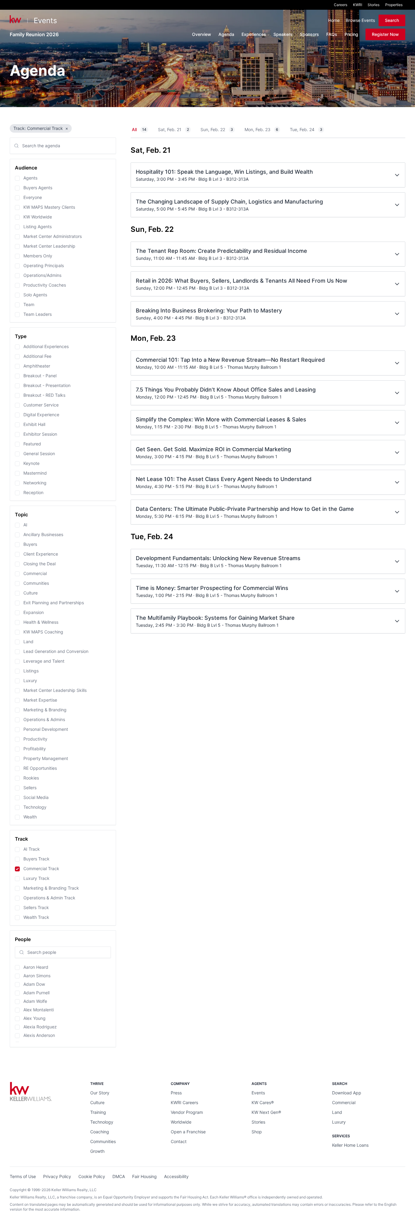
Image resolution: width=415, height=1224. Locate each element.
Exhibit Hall (34, 424)
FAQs (331, 34)
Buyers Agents (37, 187)
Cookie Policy (91, 1176)
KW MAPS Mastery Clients (49, 207)
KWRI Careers (184, 1102)
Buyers (30, 544)
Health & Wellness (40, 622)
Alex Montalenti (38, 1009)
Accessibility (176, 1176)
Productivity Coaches (44, 285)
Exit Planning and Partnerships (53, 602)
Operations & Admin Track (49, 897)
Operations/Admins (42, 275)
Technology (34, 807)
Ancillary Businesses (43, 534)
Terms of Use (23, 1176)
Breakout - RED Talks (44, 395)
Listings (31, 670)
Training (98, 1112)
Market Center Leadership (49, 246)
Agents (30, 177)
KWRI (357, 4)
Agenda (226, 34)
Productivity (35, 738)
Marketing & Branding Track (51, 888)
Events (45, 20)
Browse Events (360, 20)
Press (176, 1092)
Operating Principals (43, 265)
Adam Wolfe (35, 1001)
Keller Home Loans (350, 1145)
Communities (36, 583)
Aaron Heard (35, 967)
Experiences (254, 34)
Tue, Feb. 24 (306, 129)
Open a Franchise (188, 1131)
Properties (394, 4)
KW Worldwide (37, 216)
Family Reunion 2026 (34, 34)
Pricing (351, 34)
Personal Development (45, 729)
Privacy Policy (57, 1176)
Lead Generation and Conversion (55, 651)
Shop (257, 1131)
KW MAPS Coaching (43, 631)
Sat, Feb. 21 (173, 129)
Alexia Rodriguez (40, 1026)
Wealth (30, 816)
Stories (373, 4)
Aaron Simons (36, 975)
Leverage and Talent (43, 661)
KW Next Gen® (266, 1112)
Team (28, 304)
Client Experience (40, 553)
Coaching (99, 1131)
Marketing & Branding (45, 709)
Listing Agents (37, 226)
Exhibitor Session (40, 434)
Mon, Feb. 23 (261, 129)
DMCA (118, 1176)
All (139, 129)
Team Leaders (37, 314)
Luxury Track (36, 878)
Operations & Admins (44, 719)
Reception (33, 492)
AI (25, 524)
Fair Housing (144, 1176)
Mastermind (35, 473)
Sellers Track (36, 907)
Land (28, 641)
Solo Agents (35, 294)
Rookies (31, 777)
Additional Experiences (46, 346)
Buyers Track (36, 858)
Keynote (31, 463)
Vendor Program (187, 1112)
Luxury (30, 680)
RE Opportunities (40, 768)
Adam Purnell (36, 992)
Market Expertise (40, 700)
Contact (179, 1141)
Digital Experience (41, 414)
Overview (201, 34)
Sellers (29, 787)
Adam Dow (34, 984)
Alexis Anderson (39, 1035)
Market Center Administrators (52, 236)
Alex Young (34, 1018)
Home (334, 20)
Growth (97, 1151)
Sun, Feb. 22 (217, 129)
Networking (34, 482)
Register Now (385, 34)
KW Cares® (263, 1102)
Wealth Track (36, 917)
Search (392, 20)
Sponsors (309, 34)
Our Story (99, 1092)
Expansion (33, 612)
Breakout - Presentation (46, 385)
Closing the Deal (39, 563)
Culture (30, 592)
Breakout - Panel (40, 375)
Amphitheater (36, 365)
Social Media (36, 797)
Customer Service (41, 404)
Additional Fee (37, 356)
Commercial (35, 573)
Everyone (32, 197)
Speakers (283, 34)
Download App (346, 1092)
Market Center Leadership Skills (55, 690)
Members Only (37, 255)
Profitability (34, 748)
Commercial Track (41, 868)
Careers (340, 4)
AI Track (31, 849)
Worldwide (181, 1122)
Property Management (45, 758)
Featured (32, 443)
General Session (39, 453)
